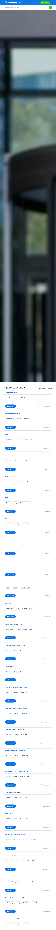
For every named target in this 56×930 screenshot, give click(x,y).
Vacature (46, 2)
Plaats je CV (35, 2)
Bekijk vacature (10, 406)
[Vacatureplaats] (12, 2)
